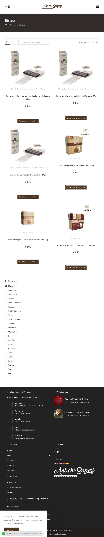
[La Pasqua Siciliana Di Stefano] (58, 413)
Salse (10, 361)
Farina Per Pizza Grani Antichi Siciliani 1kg (76, 245)
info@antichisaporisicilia (25, 430)
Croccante (27, 89)
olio (10, 336)
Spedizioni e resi (50, 530)
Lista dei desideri (14, 488)
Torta (43, 89)
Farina (33, 89)
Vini (9, 373)
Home (9, 450)
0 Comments (84, 402)
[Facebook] (57, 451)
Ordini (10, 493)
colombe (11, 299)
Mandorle (82, 89)
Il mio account (13, 483)
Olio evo (11, 340)
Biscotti (13, 89)
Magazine (11, 470)
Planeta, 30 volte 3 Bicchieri (76, 399)
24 (91, 42)
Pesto (10, 357)
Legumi (36, 168)
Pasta (10, 353)
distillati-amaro (14, 311)
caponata (12, 290)
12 (88, 42)
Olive (10, 344)
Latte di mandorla (15, 319)
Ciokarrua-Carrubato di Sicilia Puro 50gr (28, 175)
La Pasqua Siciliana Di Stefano (77, 412)
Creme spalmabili (15, 303)
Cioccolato (20, 89)
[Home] (6, 25)
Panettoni (12, 348)
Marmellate (12, 332)
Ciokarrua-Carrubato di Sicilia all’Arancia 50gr (76, 96)
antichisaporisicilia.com (24, 438)
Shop (9, 455)
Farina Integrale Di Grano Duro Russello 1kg (28, 240)
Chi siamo (11, 460)
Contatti (10, 465)
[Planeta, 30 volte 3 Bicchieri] (58, 400)
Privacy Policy (13, 507)
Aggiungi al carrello (28, 121)
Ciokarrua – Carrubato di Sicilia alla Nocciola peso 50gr (28, 97)
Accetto (11, 530)
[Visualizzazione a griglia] (7, 42)
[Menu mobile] (97, 6)
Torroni (38, 89)
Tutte (96, 42)
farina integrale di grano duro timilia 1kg (76, 165)
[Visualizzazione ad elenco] (13, 42)
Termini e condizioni (65, 530)
